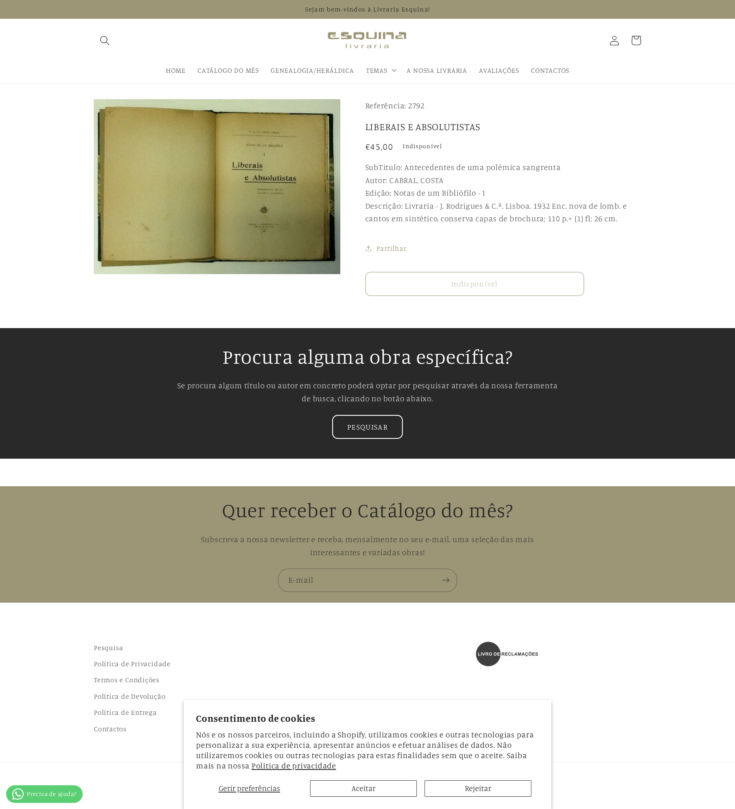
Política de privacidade (294, 765)
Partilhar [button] (391, 248)
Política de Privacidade (132, 663)
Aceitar (363, 788)
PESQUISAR (367, 426)
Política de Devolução (129, 696)
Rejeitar (478, 788)
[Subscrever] (446, 580)
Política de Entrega (125, 712)
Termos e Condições (127, 679)
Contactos (110, 728)
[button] (105, 40)
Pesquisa (108, 647)
